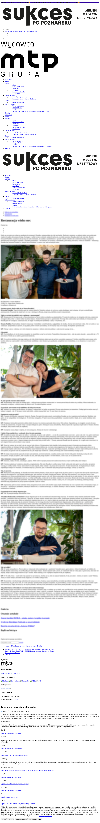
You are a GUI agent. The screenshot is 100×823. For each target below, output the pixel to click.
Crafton (15, 699)
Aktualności (8, 79)
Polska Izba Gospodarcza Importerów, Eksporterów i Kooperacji (32, 111)
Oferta (7, 101)
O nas (14, 85)
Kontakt (7, 113)
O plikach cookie (24, 711)
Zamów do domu (10, 95)
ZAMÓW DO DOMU (19, 97)
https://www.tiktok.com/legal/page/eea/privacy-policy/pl (18, 804)
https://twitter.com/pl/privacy (9, 797)
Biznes (7, 81)
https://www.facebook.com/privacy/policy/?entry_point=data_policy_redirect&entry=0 (27, 770)
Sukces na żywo (10, 104)
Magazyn (7, 83)
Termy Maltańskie (18, 106)
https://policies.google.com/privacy (11, 733)
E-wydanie (15, 90)
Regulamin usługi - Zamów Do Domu (24, 99)
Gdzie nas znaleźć (31, 31)
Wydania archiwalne (19, 31)
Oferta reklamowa (18, 102)
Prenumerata (8, 31)
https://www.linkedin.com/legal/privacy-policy (15, 755)
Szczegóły (13, 711)
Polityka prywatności (45, 816)
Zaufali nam (16, 93)
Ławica (14, 109)
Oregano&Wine (17, 108)
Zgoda (5, 711)
